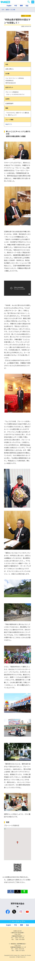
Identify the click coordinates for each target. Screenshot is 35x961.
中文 (15, 5)
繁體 (21, 5)
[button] (17, 843)
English (9, 5)
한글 (27, 5)
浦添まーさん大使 (10, 9)
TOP (3, 9)
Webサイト (8, 124)
